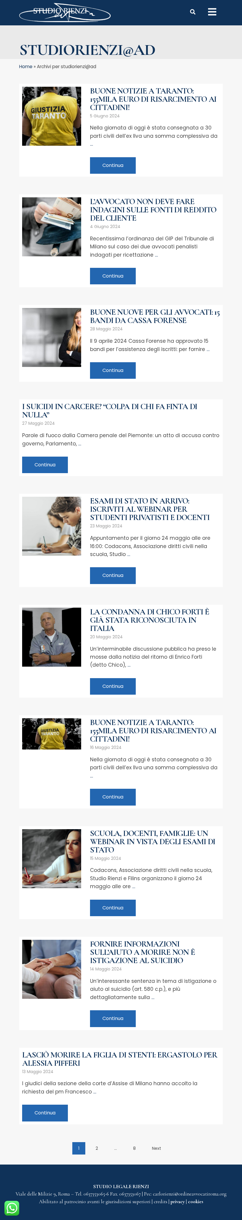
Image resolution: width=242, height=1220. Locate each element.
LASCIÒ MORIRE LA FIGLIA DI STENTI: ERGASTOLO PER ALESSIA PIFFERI (119, 1059)
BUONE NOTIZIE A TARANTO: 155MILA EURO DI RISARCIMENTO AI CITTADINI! (153, 99)
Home (25, 66)
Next (156, 1148)
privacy (178, 1201)
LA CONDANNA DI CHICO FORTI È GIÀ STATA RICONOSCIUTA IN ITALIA (149, 620)
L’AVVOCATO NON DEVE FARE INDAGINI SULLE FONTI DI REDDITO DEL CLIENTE (153, 209)
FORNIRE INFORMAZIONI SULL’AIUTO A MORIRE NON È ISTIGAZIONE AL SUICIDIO (142, 952)
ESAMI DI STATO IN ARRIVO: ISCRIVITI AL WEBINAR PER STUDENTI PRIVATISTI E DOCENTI (150, 509)
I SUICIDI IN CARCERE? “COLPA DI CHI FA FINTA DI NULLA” (109, 410)
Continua (112, 165)
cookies (195, 1201)
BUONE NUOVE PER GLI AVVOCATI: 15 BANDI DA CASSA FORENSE (155, 316)
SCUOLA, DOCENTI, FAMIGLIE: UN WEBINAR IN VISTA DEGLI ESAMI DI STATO (152, 841)
